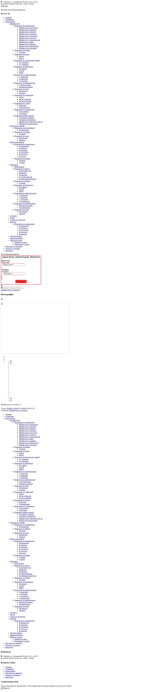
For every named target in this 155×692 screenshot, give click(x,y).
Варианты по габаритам (24, 95)
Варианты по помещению (25, 26)
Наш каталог (10, 22)
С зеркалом (23, 77)
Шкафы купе (15, 24)
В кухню (22, 156)
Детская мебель (16, 236)
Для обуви (23, 114)
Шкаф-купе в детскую (27, 38)
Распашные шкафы (17, 126)
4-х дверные (23, 65)
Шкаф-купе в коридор (27, 30)
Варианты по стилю (22, 103)
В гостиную (23, 152)
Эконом (22, 93)
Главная (8, 18)
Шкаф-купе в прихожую (28, 28)
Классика (22, 105)
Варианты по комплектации (25, 75)
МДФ (21, 73)
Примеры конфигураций (24, 116)
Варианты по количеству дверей (27, 60)
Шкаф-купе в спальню (27, 34)
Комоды (13, 222)
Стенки (22, 163)
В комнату (23, 148)
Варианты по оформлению (25, 83)
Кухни (12, 218)
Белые (21, 56)
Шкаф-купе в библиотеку (29, 46)
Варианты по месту (22, 169)
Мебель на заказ (16, 240)
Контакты (9, 251)
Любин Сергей (12, 408)
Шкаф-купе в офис (26, 42)
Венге (21, 58)
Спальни (13, 216)
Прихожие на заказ (22, 244)
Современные (24, 107)
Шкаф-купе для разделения (29, 40)
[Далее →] (35, 353)
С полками (23, 81)
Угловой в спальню (26, 118)
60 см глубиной (25, 101)
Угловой (22, 134)
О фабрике (9, 20)
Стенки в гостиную (17, 220)
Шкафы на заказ (21, 242)
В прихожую (24, 130)
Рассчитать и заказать (13, 246)
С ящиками (23, 79)
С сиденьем (23, 199)
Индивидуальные (26, 87)
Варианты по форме (22, 50)
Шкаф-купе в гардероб (28, 48)
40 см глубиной (25, 99)
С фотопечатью (25, 85)
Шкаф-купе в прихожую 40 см (31, 122)
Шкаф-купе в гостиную (28, 36)
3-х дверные (23, 62)
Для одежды (23, 112)
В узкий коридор (25, 177)
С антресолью (24, 201)
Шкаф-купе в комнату (27, 32)
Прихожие (14, 165)
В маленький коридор (27, 179)
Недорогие (23, 91)
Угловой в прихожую (27, 120)
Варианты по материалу (24, 67)
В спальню (23, 150)
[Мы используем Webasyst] (5, 688)
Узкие (21, 97)
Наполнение (19, 167)
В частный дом (25, 171)
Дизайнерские (24, 208)
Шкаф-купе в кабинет (27, 44)
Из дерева (23, 69)
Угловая (22, 52)
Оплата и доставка (12, 248)
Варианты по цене (22, 89)
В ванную (23, 234)
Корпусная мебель (17, 142)
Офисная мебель (16, 238)
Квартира (22, 173)
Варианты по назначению (24, 109)
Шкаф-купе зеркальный (28, 124)
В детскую (23, 154)
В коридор (23, 175)
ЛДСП (21, 71)
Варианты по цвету (22, 54)
